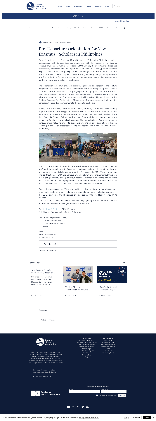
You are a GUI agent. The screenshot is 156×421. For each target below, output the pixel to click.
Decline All (136, 418)
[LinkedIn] (87, 406)
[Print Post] (61, 244)
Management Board (73, 28)
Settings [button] (126, 418)
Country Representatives (47, 234)
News (122, 21)
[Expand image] (58, 147)
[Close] (153, 417)
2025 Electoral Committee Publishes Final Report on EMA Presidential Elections (42, 271)
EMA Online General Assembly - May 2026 (108, 288)
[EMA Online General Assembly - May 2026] (112, 274)
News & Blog (86, 355)
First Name (104, 389)
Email (71, 389)
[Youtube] (68, 406)
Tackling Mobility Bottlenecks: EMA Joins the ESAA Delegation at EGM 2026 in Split (76, 288)
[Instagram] (77, 406)
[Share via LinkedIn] (50, 244)
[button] (67, 6)
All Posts (31, 28)
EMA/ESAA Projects (87, 351)
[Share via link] (55, 244)
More (117, 28)
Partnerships (86, 349)
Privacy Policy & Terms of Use (89, 418)
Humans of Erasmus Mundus (54, 28)
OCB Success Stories (105, 28)
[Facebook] (73, 406)
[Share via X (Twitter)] (45, 244)
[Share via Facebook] (40, 244)
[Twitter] (82, 406)
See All (124, 262)
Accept (147, 418)
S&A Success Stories (89, 28)
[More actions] (116, 42)
